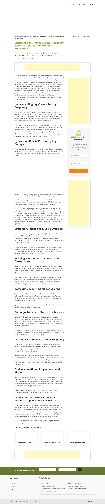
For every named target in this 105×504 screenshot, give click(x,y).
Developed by (88, 501)
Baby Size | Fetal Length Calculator (77, 489)
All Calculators (45, 483)
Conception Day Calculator (75, 483)
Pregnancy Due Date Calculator (76, 486)
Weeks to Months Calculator (49, 491)
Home (72, 4)
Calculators (82, 4)
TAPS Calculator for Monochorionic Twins (53, 489)
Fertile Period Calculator (48, 486)
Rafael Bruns (87, 36)
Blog (91, 4)
